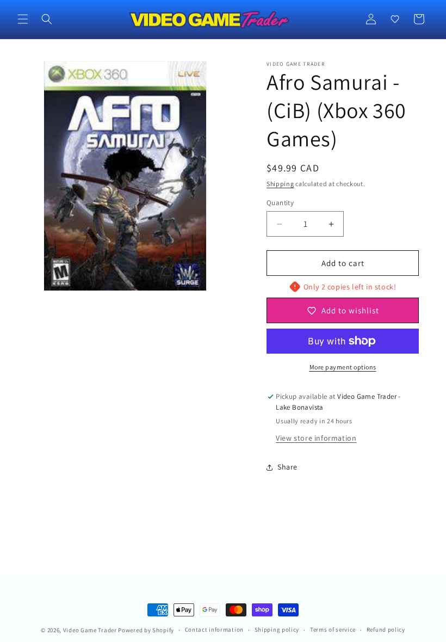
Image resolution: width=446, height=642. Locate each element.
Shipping (280, 184)
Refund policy (386, 629)
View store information (316, 438)
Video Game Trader (90, 630)
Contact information (214, 629)
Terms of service (333, 629)
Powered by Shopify (146, 630)
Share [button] (287, 467)
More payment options (342, 367)
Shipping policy (277, 629)
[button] (23, 19)
